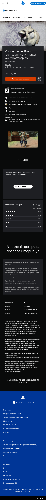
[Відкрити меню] (2, 3)
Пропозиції (27, 17)
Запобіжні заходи (11, 355)
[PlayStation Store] (10, 10)
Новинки (6, 17)
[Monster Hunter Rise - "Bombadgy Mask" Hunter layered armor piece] (23, 139)
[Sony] (41, 500)
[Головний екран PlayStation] (23, 3)
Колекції (16, 17)
